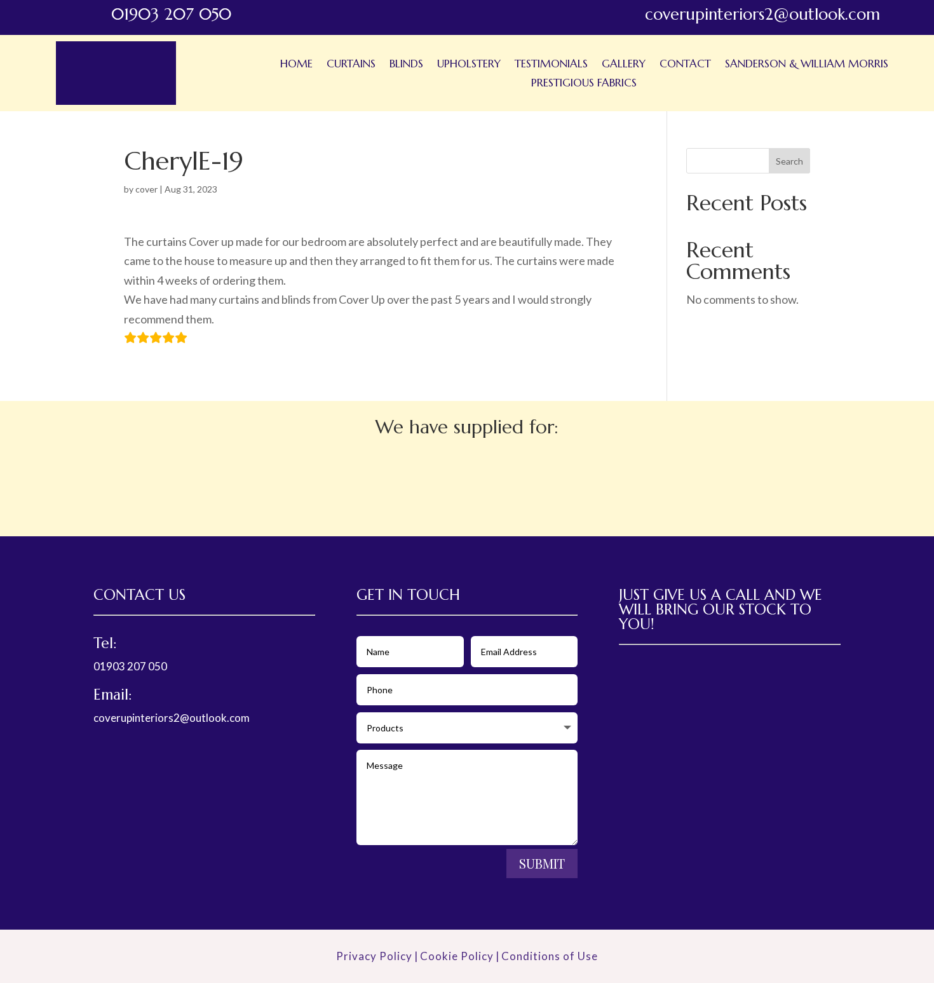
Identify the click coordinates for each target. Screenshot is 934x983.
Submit (542, 863)
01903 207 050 (130, 666)
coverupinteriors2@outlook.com (171, 717)
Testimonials (551, 65)
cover (146, 189)
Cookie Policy (457, 956)
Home (296, 65)
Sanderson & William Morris (806, 65)
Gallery (624, 65)
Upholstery (469, 65)
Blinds (406, 65)
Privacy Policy (374, 956)
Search (789, 161)
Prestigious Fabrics (584, 84)
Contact (685, 65)
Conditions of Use (549, 956)
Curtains (351, 65)
